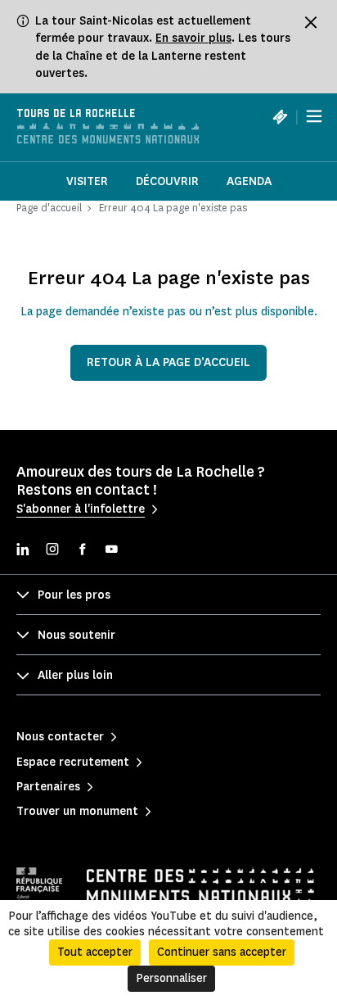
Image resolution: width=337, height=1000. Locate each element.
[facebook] (81, 551)
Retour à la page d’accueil (168, 362)
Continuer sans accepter (221, 952)
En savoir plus (193, 38)
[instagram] (52, 551)
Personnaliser (171, 978)
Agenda (249, 181)
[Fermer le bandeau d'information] (311, 22)
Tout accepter (95, 952)
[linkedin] (22, 551)
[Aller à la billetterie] (280, 116)
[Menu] (314, 116)
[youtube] (111, 551)
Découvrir (167, 181)
